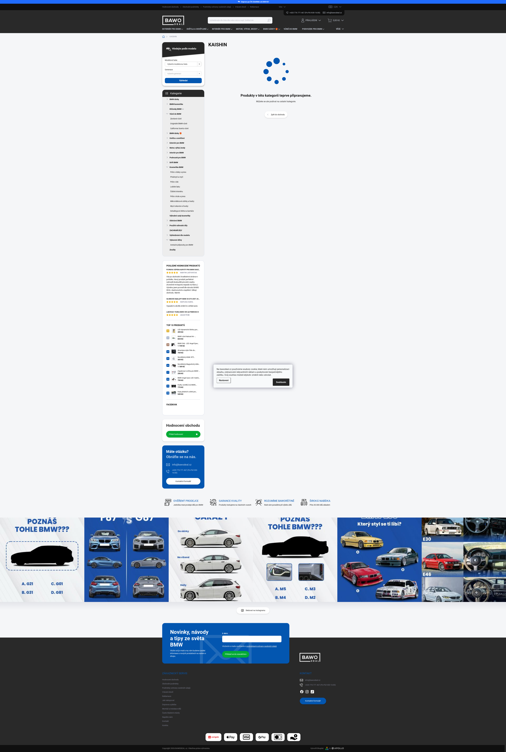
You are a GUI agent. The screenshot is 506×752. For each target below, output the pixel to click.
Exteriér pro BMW (177, 143)
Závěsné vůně (175, 119)
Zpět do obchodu (278, 115)
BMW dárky (174, 99)
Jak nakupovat (168, 700)
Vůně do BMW (175, 114)
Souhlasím (281, 382)
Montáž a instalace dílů (171, 709)
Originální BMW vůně (178, 123)
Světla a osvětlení (177, 138)
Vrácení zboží (240, 7)
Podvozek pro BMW (178, 158)
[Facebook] (302, 691)
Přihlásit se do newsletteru (235, 654)
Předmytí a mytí (176, 177)
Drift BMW (174, 162)
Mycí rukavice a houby (179, 206)
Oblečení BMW (176, 221)
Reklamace (254, 7)
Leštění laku (175, 187)
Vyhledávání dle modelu (180, 235)
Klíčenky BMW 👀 (177, 109)
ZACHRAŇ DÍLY (176, 230)
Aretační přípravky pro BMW (181, 245)
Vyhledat (183, 80)
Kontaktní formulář (183, 481)
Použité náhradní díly (178, 225)
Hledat (269, 20)
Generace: (169, 70)
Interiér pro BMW (177, 153)
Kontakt (165, 721)
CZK (336, 7)
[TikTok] (312, 691)
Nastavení (223, 380)
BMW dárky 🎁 (176, 133)
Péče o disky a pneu (178, 172)
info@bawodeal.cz (181, 464)
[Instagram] (307, 691)
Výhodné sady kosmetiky (180, 216)
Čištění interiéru (176, 191)
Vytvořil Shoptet (316, 748)
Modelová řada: (171, 60)
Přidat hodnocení (176, 434)
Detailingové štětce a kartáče (182, 211)
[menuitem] (173, 29)
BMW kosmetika (176, 104)
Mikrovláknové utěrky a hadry (182, 201)
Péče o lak (174, 182)
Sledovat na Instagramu (255, 610)
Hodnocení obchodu (170, 7)
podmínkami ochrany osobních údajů (262, 646)
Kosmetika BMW (176, 167)
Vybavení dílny (176, 240)
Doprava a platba (169, 704)
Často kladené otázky (171, 713)
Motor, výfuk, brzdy (177, 148)
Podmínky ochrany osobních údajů (217, 7)
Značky (173, 250)
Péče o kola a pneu (177, 196)
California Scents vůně (179, 128)
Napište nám (167, 717)
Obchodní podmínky (191, 7)
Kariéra (165, 725)
